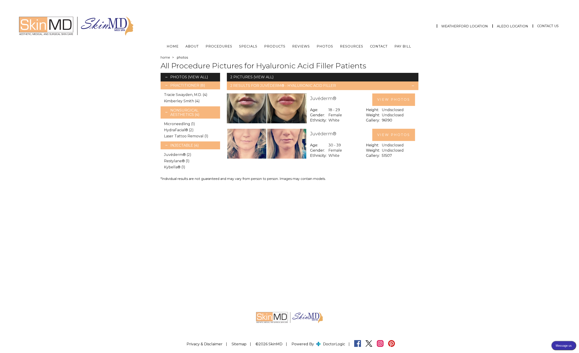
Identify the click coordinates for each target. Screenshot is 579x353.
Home (173, 46)
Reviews (301, 46)
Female (335, 115)
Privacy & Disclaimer (205, 344)
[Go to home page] (99, 26)
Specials (248, 46)
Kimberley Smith (182, 101)
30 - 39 (334, 145)
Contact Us (548, 26)
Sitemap (239, 344)
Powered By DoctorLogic (318, 344)
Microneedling (179, 124)
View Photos (393, 100)
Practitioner (187, 85)
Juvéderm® (177, 155)
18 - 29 (334, 110)
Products (274, 46)
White (333, 120)
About (192, 46)
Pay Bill (402, 46)
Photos (325, 46)
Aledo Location (512, 26)
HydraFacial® (179, 130)
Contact (379, 46)
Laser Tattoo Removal (186, 136)
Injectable (184, 145)
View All (198, 77)
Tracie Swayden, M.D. (185, 95)
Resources (351, 46)
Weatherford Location (464, 26)
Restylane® (177, 161)
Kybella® (174, 167)
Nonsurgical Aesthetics (184, 112)
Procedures (219, 46)
